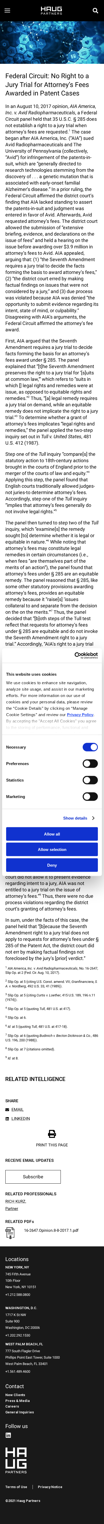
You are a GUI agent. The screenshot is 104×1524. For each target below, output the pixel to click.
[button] (95, 10)
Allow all (52, 834)
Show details (75, 818)
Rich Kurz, (15, 1201)
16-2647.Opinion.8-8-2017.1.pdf (51, 1230)
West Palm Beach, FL (24, 1344)
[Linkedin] (8, 1435)
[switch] (90, 763)
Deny (52, 865)
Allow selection (52, 849)
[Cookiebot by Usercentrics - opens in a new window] (75, 655)
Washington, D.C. (21, 1308)
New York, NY (17, 1267)
